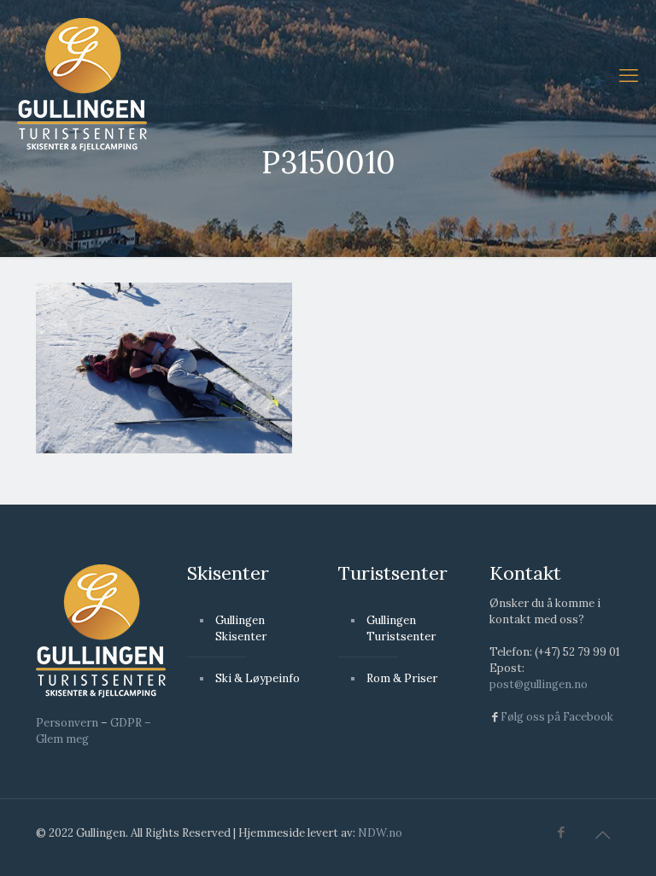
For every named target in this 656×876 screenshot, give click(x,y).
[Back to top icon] (602, 835)
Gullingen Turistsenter (401, 628)
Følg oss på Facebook (557, 717)
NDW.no (380, 833)
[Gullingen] (82, 83)
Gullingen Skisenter (240, 628)
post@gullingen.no (538, 684)
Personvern (67, 722)
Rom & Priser (401, 678)
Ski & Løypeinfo (257, 678)
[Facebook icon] (560, 832)
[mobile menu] (628, 75)
